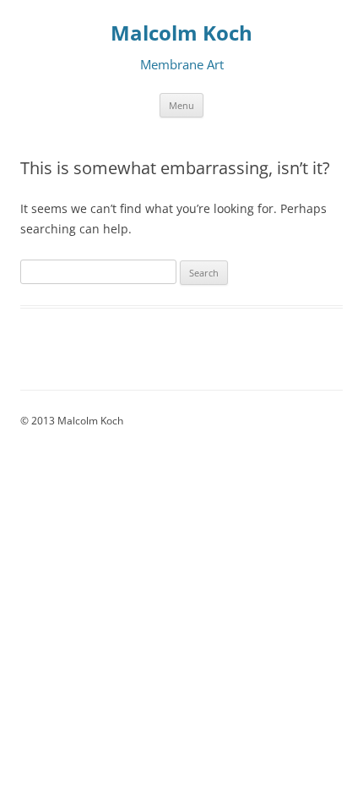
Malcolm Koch (181, 33)
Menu (181, 105)
